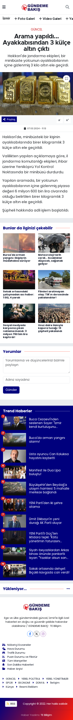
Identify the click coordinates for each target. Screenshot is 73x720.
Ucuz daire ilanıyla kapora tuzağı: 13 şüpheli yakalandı (50, 328)
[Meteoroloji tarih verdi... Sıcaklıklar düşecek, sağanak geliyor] (54, 243)
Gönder (11, 390)
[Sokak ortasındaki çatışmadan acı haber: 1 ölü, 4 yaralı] (19, 279)
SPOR (9, 682)
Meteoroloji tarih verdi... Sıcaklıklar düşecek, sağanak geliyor (50, 259)
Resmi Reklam (28, 687)
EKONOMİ (24, 682)
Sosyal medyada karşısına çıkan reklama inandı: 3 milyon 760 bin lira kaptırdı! (15, 331)
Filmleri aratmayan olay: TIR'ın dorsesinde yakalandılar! (53, 294)
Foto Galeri (26, 19)
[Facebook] (30, 634)
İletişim (55, 682)
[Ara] (67, 7)
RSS (12, 704)
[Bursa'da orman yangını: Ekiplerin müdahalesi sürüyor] (19, 243)
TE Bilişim (46, 715)
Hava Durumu (16, 649)
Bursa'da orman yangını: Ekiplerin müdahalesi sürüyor (16, 258)
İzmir (6, 18)
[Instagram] (43, 634)
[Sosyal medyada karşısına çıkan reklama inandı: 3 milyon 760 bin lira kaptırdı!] (19, 313)
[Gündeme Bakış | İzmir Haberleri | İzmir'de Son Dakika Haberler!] (35, 6)
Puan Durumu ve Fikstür (22, 657)
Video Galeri (51, 19)
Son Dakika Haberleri (20, 664)
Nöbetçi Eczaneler (19, 645)
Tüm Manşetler (17, 661)
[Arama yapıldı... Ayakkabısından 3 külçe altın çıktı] (36, 93)
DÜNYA (40, 682)
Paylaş (11, 119)
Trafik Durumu (16, 652)
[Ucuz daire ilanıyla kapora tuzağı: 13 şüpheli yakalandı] (54, 313)
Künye (10, 687)
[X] (37, 634)
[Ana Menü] (4, 7)
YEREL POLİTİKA (30, 679)
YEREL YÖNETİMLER (57, 679)
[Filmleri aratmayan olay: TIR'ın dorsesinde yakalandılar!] (54, 279)
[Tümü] (68, 588)
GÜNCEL (36, 29)
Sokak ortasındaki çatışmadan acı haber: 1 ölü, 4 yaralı (18, 294)
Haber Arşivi (15, 669)
